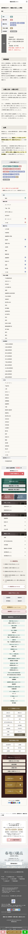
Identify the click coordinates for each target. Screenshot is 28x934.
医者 (20, 751)
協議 (6, 290)
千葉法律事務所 (8, 362)
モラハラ (20, 731)
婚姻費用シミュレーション (14, 611)
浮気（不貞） (7, 502)
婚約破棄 (8, 728)
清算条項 (7, 422)
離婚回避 (7, 254)
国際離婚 (7, 401)
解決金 (6, 431)
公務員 (19, 744)
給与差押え (7, 314)
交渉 (6, 338)
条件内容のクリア (13, 470)
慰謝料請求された (8, 510)
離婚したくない (15, 166)
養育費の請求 (12, 177)
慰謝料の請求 (18, 171)
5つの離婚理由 (14, 586)
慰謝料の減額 (13, 23)
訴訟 (6, 317)
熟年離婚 (7, 308)
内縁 (8, 731)
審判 (6, 335)
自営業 (8, 751)
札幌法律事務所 (8, 350)
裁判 (6, 332)
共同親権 (6, 544)
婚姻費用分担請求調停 (10, 293)
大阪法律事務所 (8, 371)
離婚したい (8, 166)
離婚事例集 (22, 879)
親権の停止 (7, 243)
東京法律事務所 (8, 353)
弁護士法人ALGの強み (14, 761)
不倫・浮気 (7, 208)
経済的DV (7, 215)
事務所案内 (14, 863)
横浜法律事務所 (8, 365)
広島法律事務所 (8, 347)
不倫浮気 (7, 386)
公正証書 (7, 229)
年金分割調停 (8, 296)
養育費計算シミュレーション (14, 607)
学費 (6, 407)
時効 (6, 305)
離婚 (11, 16)
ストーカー (7, 452)
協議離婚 (8, 597)
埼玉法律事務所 (8, 359)
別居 (11, 19)
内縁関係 (7, 232)
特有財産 (7, 425)
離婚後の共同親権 (8, 548)
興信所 (6, 449)
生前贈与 (7, 428)
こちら (17, 836)
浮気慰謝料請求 (8, 461)
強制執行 (7, 299)
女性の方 (8, 712)
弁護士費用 (14, 764)
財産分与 (22, 23)
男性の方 (20, 712)
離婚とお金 (7, 514)
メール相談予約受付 (15, 840)
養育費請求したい (8, 552)
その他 (6, 222)
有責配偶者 (15, 169)
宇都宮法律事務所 (9, 344)
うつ (10, 169)
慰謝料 (6, 239)
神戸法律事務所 (8, 356)
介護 (19, 169)
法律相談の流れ (11, 876)
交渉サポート (8, 281)
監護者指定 (7, 311)
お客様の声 (6, 881)
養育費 (6, 268)
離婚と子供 (7, 533)
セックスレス (8, 204)
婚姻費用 (7, 257)
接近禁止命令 (8, 416)
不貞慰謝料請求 (8, 278)
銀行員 (19, 747)
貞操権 (6, 247)
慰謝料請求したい (8, 506)
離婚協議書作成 (8, 326)
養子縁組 (7, 329)
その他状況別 (19, 734)
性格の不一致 (5, 169)
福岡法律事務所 (8, 377)
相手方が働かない (9, 212)
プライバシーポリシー (5, 895)
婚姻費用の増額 (8, 236)
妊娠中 (8, 734)
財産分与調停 (8, 323)
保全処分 (7, 284)
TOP (3, 876)
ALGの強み (20, 876)
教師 (8, 747)
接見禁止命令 (8, 302)
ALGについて (5, 879)
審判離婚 (8, 601)
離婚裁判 (20, 601)
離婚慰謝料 (8, 716)
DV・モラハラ (8, 219)
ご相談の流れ (14, 767)
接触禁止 (7, 413)
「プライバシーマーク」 (11, 906)
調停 (11, 28)
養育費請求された (8, 555)
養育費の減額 (13, 25)
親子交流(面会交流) (8, 541)
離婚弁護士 (14, 486)
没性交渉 (7, 419)
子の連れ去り (5, 171)
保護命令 (7, 398)
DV (19, 722)
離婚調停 (20, 597)
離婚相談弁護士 (14, 921)
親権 (6, 265)
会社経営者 (8, 744)
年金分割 (6, 529)
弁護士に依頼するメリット (14, 771)
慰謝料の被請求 (8, 410)
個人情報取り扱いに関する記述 (15, 895)
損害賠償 (7, 446)
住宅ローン (10, 174)
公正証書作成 (8, 287)
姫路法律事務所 (14, 31)
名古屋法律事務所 (9, 368)
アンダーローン (8, 383)
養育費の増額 (5, 177)
